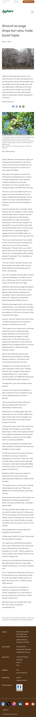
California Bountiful (16, 2)
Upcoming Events (21, 646)
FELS (17, 670)
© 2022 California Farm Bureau (10, 714)
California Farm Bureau (6, 2)
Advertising (19, 659)
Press (17, 665)
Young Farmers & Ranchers (23, 649)
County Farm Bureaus (22, 657)
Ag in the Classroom (21, 672)
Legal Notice (5, 710)
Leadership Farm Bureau (23, 652)
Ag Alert (18, 677)
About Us (18, 662)
